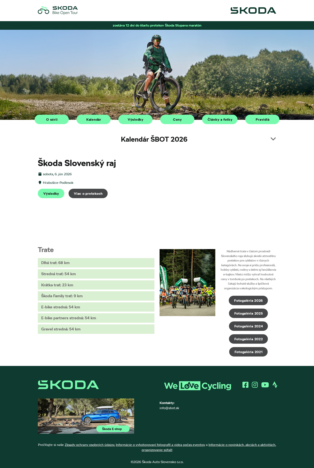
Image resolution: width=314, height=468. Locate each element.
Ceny (177, 119)
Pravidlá (262, 119)
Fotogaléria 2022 (248, 339)
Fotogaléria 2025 (248, 313)
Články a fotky (220, 119)
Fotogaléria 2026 (248, 301)
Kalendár (93, 119)
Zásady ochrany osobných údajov (89, 445)
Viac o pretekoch (88, 194)
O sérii (51, 119)
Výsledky (136, 119)
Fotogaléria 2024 (248, 326)
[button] (157, 139)
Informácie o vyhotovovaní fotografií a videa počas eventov (160, 445)
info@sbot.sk (169, 408)
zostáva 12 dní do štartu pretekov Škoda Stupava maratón (157, 25)
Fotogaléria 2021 (249, 352)
